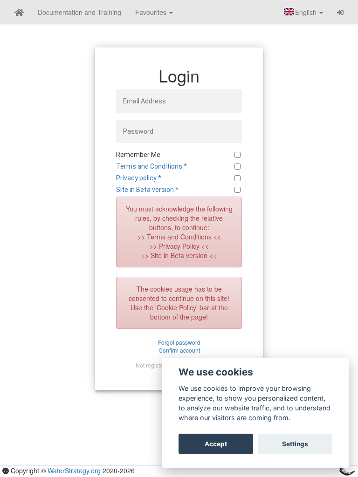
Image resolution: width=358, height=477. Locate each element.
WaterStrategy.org (74, 470)
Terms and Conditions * (151, 166)
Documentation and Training (79, 12)
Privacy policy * (138, 178)
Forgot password (179, 342)
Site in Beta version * (147, 189)
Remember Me (138, 154)
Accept (216, 444)
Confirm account (179, 350)
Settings (295, 444)
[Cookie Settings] (5, 470)
